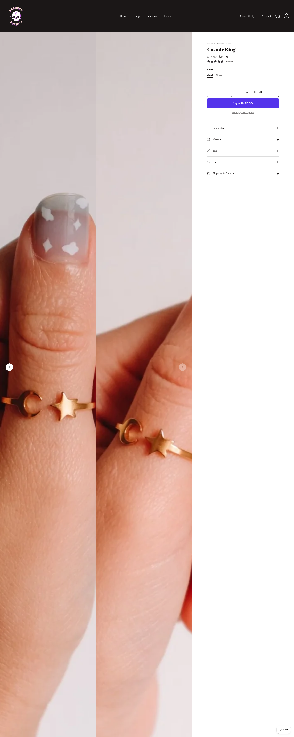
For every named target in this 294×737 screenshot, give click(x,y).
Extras (167, 16)
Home (123, 16)
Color (210, 69)
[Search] (278, 16)
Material (217, 139)
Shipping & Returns (223, 173)
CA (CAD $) (247, 16)
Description (218, 128)
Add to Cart (255, 92)
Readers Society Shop (219, 43)
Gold (210, 75)
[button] (9, 367)
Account (266, 16)
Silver (219, 75)
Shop (137, 16)
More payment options (243, 112)
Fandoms (152, 16)
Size (214, 150)
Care (215, 162)
